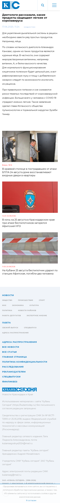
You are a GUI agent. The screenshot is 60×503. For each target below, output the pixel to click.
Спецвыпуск (30, 328)
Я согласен (31, 500)
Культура (34, 305)
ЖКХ (4, 305)
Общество (30, 27)
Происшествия (25, 300)
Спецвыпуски (11, 376)
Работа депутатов (11, 316)
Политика (7, 310)
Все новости (10, 347)
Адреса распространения (15, 333)
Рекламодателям (14, 371)
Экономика (18, 305)
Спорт (42, 300)
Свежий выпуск (10, 328)
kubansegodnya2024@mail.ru (17, 443)
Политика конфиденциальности (24, 362)
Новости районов (27, 310)
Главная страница (14, 357)
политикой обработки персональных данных (23, 490)
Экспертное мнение (37, 316)
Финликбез (9, 381)
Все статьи (9, 352)
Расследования (13, 366)
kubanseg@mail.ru (11, 475)
